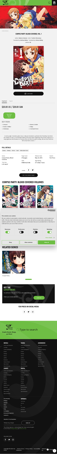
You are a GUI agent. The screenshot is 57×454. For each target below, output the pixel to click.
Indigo (31, 126)
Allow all (46, 242)
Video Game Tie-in (24, 150)
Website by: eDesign (47, 449)
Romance (6, 360)
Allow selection (29, 242)
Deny (10, 242)
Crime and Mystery (8, 349)
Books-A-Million (7, 126)
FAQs (5, 409)
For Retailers (6, 411)
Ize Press (23, 409)
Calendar (5, 402)
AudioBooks (41, 343)
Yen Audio (23, 407)
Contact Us (6, 415)
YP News (5, 400)
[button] (28, 279)
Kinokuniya (6, 129)
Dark (18, 150)
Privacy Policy (14, 428)
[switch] (21, 232)
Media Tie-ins (6, 385)
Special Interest (7, 366)
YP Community (7, 398)
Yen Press (23, 401)
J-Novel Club (23, 411)
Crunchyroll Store (34, 129)
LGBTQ (5, 357)
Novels (6, 343)
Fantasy (8, 150)
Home (3, 31)
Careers (5, 407)
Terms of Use (23, 428)
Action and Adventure (8, 345)
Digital (23, 368)
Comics (6, 368)
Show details (48, 237)
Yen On (22, 403)
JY (21, 405)
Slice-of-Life (6, 364)
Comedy (5, 347)
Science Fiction (7, 362)
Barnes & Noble (34, 124)
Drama (4, 150)
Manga (6, 31)
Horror (13, 150)
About (5, 404)
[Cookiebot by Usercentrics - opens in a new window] (48, 210)
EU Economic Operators (9, 413)
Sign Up (28, 423)
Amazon (5, 124)
